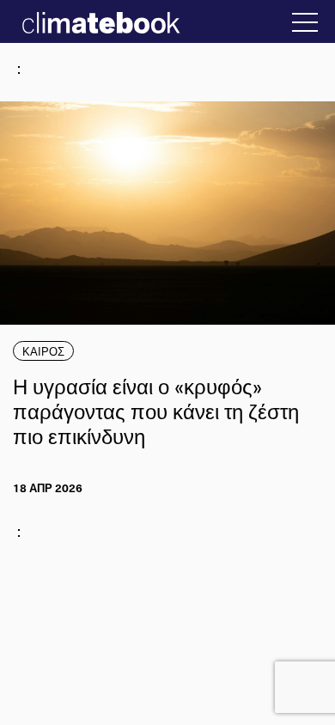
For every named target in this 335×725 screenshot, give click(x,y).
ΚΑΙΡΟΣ (43, 351)
